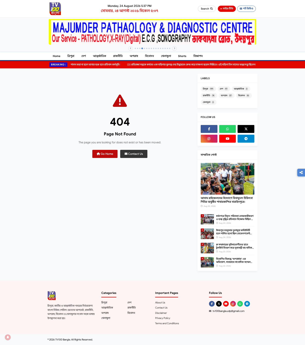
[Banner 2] (137, 48)
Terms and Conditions (167, 323)
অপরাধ (134, 56)
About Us (160, 302)
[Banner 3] (139, 48)
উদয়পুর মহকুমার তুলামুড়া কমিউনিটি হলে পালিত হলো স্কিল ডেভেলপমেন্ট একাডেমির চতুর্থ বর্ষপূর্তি (233, 233)
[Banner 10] (156, 48)
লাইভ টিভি (228, 8)
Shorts (182, 56)
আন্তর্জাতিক (99, 56)
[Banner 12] (160, 48)
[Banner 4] (142, 48)
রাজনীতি (118, 56)
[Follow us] (301, 172)
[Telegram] (246, 139)
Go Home (106, 154)
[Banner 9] (153, 48)
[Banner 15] (167, 48)
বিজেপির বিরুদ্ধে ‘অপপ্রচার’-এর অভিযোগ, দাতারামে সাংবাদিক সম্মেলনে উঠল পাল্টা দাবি (234, 262)
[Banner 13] (162, 48)
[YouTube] (227, 139)
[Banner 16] (169, 48)
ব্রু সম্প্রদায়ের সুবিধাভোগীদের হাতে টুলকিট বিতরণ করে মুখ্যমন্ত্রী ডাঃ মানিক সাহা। (234, 247)
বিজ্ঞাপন (198, 56)
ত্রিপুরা (70, 56)
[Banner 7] (149, 48)
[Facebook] (209, 129)
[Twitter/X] (219, 304)
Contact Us (135, 154)
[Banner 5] (144, 48)
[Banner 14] (165, 48)
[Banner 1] (135, 48)
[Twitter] (246, 129)
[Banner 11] (158, 48)
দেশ (83, 56)
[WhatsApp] (227, 129)
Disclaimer (161, 313)
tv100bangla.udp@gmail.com (228, 311)
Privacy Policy (162, 318)
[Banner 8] (151, 48)
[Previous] (130, 48)
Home (56, 56)
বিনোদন (149, 56)
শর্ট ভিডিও (248, 8)
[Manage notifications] (8, 337)
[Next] (174, 48)
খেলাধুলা (166, 56)
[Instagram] (209, 139)
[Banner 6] (146, 48)
